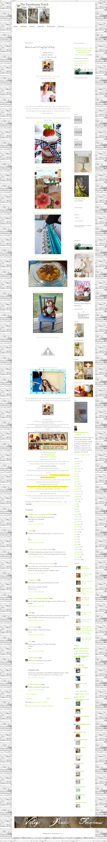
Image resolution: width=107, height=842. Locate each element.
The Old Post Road (81, 740)
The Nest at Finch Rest (83, 716)
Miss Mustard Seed (82, 651)
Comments (79, 221)
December (77, 491)
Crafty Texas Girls (51, 459)
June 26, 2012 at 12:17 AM (36, 606)
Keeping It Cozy (81, 732)
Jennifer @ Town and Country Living (40, 549)
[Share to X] (28, 504)
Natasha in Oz (32, 580)
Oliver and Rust (81, 794)
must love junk (32, 627)
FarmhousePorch (84, 52)
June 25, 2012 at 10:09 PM (36, 557)
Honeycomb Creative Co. (82, 694)
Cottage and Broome (34, 684)
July (75, 474)
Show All (91, 810)
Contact (32, 26)
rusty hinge (79, 755)
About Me (41, 26)
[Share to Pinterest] (31, 504)
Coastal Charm (80, 787)
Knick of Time (80, 697)
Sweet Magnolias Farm (83, 724)
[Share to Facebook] (30, 504)
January (76, 489)
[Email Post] (65, 501)
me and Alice (80, 763)
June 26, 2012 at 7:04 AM (35, 635)
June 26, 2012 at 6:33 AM (35, 620)
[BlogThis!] (27, 504)
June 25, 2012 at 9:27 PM (35, 543)
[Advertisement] (18, 46)
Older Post (67, 698)
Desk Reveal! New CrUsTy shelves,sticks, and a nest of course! (84, 591)
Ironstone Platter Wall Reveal (86, 620)
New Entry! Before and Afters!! (87, 575)
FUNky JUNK (85, 605)
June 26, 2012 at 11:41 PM (36, 690)
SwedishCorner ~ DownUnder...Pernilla (40, 514)
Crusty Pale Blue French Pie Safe (86, 639)
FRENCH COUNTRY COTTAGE (83, 700)
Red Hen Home (80, 747)
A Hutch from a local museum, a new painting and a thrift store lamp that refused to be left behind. (84, 630)
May (75, 479)
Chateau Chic (80, 779)
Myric (30, 531)
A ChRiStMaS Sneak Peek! (85, 599)
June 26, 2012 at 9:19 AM (35, 651)
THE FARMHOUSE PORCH (82, 433)
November (77, 461)
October (76, 496)
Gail (29, 613)
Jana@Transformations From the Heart (41, 563)
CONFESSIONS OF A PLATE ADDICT (83, 656)
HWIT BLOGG (81, 675)
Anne (29, 641)
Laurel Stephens (33, 658)
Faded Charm (80, 771)
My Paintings (51, 26)
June (75, 476)
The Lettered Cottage (82, 653)
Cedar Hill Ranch (81, 691)
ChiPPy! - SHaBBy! (82, 668)
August (76, 471)
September (77, 469)
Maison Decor (80, 708)
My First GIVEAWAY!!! (86, 568)
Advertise (61, 26)
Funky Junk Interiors (82, 648)
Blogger (61, 833)
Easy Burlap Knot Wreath (86, 582)
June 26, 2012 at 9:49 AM (35, 678)
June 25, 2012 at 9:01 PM (35, 524)
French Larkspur (81, 802)
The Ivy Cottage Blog (55, 76)
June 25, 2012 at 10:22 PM (36, 573)
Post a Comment (32, 694)
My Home (24, 26)
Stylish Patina (80, 665)
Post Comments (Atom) (41, 702)
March (76, 484)
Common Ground (81, 683)
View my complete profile (82, 455)
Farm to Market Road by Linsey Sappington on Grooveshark (81, 63)
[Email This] (26, 504)
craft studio (66, 111)
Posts (77, 217)
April (75, 464)
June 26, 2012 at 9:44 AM (35, 663)
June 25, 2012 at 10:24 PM (36, 592)
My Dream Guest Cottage (86, 613)
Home (15, 26)
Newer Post (29, 698)
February (77, 486)
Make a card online (81, 55)
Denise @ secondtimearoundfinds (38, 598)
